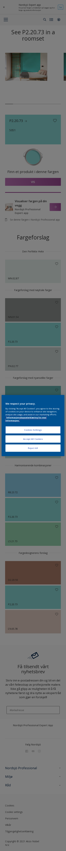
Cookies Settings (33, 430)
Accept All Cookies (33, 439)
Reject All (33, 448)
